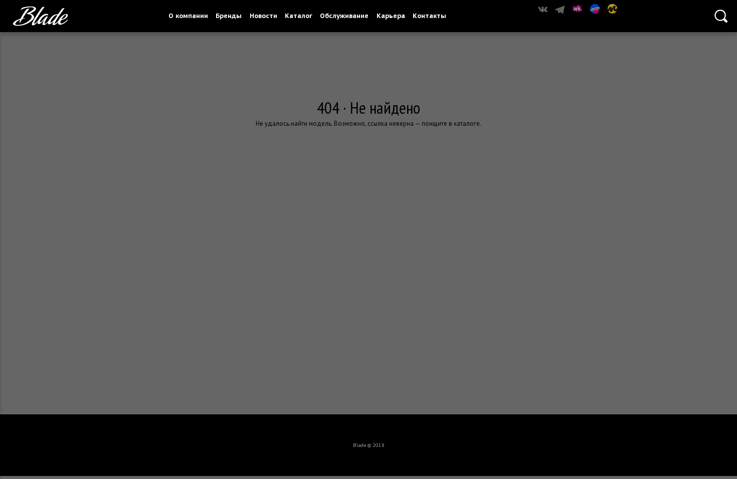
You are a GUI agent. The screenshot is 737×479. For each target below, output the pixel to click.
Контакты (429, 16)
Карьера (391, 16)
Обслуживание (344, 16)
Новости (263, 16)
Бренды (229, 16)
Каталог (298, 16)
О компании (188, 16)
